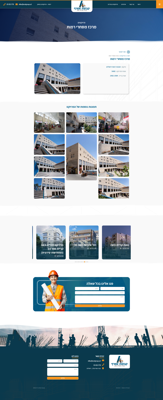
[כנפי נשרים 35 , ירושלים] (103, 368)
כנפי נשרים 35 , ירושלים (94, 368)
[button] (87, 261)
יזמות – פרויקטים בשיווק (44, 4)
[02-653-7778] (4, 4)
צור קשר (131, 4)
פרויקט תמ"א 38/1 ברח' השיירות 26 (50, 247)
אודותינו (123, 4)
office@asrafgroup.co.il (25, 4)
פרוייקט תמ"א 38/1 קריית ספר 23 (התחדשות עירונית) (82, 248)
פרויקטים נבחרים (113, 4)
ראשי (139, 4)
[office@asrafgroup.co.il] (17, 4)
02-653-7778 (10, 4)
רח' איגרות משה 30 (116, 245)
